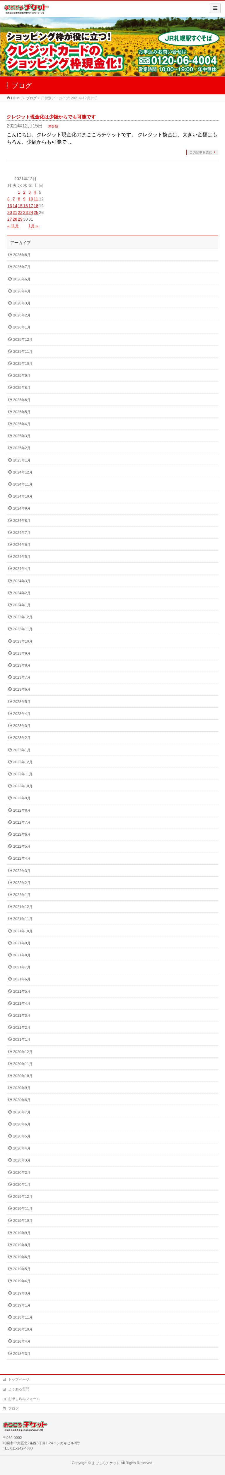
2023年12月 (23, 617)
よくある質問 (18, 1389)
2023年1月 (21, 750)
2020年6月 (21, 1124)
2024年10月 (23, 496)
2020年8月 (21, 1100)
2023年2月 (21, 738)
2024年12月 (23, 472)
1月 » (33, 226)
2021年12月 (23, 907)
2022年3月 (21, 871)
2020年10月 (23, 1076)
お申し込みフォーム (24, 1399)
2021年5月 (21, 991)
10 (30, 199)
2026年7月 (21, 267)
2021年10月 (23, 931)
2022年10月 (23, 786)
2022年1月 (21, 895)
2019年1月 (21, 1305)
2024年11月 (23, 484)
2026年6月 (21, 279)
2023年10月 (23, 641)
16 (25, 205)
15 (20, 205)
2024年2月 (21, 593)
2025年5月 (21, 412)
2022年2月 (21, 883)
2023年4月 (21, 714)
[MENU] (215, 8)
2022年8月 (21, 810)
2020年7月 (21, 1112)
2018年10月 (23, 1329)
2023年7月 (21, 677)
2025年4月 (21, 424)
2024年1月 (21, 605)
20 (9, 212)
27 (9, 219)
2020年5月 (21, 1136)
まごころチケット (106, 1463)
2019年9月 (21, 1233)
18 (36, 205)
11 (36, 199)
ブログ (13, 1408)
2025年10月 (23, 364)
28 (15, 219)
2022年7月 (21, 822)
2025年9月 (21, 376)
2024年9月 (21, 508)
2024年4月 (21, 569)
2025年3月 (21, 436)
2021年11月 (23, 919)
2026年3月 (21, 303)
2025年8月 (21, 388)
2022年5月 (21, 846)
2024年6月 (21, 545)
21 (15, 212)
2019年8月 (21, 1245)
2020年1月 (21, 1185)
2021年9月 (21, 943)
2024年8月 (21, 521)
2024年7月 (21, 533)
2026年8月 (21, 255)
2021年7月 (21, 967)
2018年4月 (21, 1341)
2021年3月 (21, 1016)
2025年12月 (23, 340)
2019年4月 (21, 1281)
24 (30, 212)
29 (20, 219)
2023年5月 (21, 702)
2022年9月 (21, 798)
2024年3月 (21, 581)
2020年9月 (21, 1088)
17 (30, 205)
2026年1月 (21, 327)
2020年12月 (23, 1052)
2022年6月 (21, 834)
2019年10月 (23, 1221)
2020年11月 (23, 1064)
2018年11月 (23, 1317)
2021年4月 (21, 1003)
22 (20, 212)
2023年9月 (21, 653)
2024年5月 (21, 557)
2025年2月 (21, 448)
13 (9, 205)
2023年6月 (21, 689)
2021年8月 (21, 955)
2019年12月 (23, 1197)
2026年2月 (21, 315)
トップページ (18, 1379)
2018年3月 (21, 1354)
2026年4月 (21, 291)
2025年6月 (21, 400)
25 (36, 212)
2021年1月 (21, 1040)
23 (25, 212)
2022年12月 (23, 762)
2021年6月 (21, 979)
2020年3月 (21, 1160)
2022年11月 (23, 774)
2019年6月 (21, 1257)
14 (15, 205)
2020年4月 (21, 1148)
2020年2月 (21, 1173)
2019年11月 (23, 1209)
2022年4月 (21, 858)
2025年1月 (21, 460)
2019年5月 (21, 1269)
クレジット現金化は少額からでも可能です (51, 116)
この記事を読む (201, 152)
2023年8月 (21, 665)
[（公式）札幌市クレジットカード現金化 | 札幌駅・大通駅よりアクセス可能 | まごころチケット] (26, 11)
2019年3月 (21, 1293)
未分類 (53, 126)
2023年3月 (21, 726)
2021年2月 (21, 1028)
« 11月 (13, 226)
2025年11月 (23, 352)
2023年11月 (23, 629)
